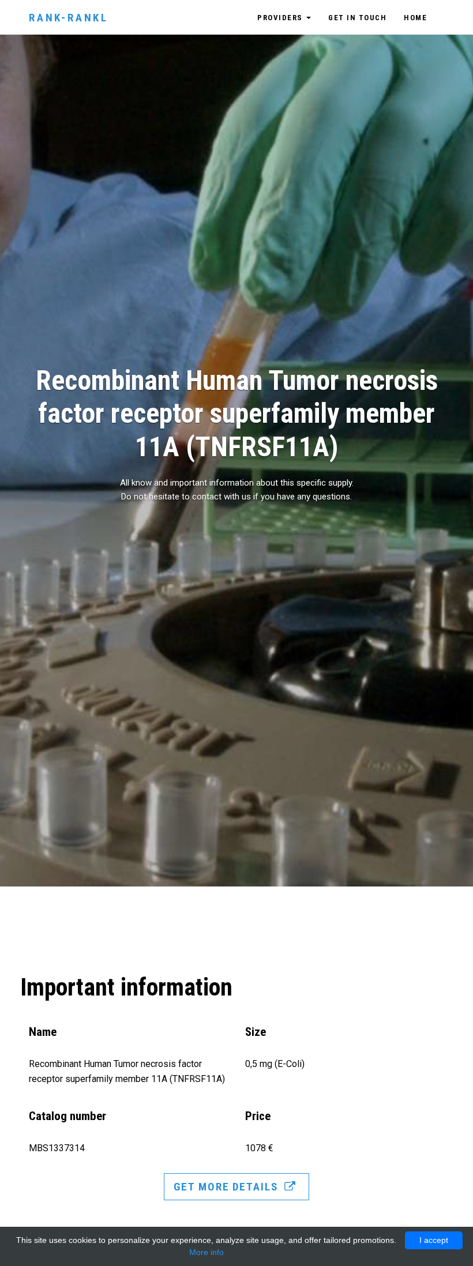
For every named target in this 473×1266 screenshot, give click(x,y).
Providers (281, 17)
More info (206, 1252)
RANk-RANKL (68, 17)
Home (415, 17)
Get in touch (357, 17)
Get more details (227, 1186)
